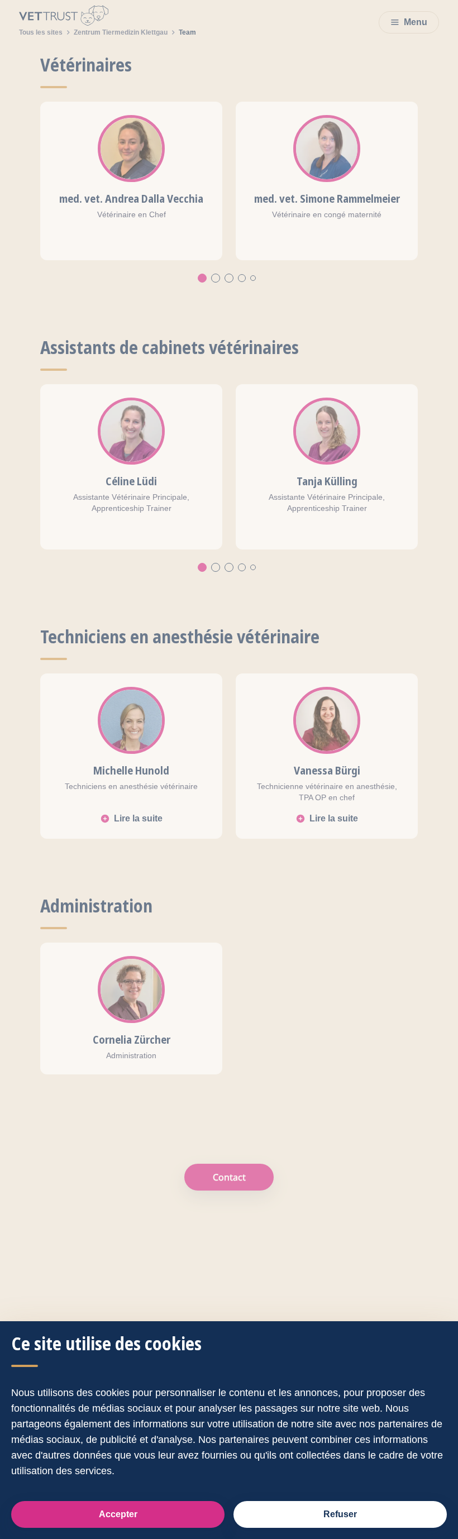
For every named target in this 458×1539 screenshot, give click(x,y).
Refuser (340, 1514)
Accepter (118, 1514)
